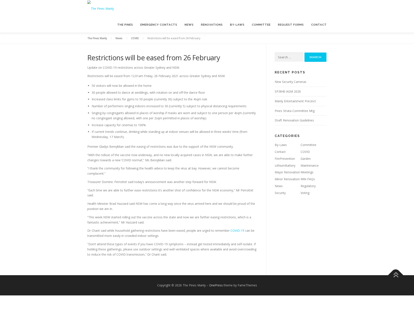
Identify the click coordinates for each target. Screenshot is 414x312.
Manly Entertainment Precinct (295, 101)
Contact (319, 24)
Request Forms (291, 24)
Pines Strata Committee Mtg (295, 111)
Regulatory (308, 186)
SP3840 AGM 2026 (288, 91)
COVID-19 (237, 230)
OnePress (216, 285)
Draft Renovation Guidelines (294, 120)
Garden (306, 159)
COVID (305, 152)
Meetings (307, 172)
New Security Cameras (290, 82)
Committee (261, 24)
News (189, 24)
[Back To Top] (395, 275)
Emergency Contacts (158, 24)
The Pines (125, 24)
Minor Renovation (287, 179)
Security (280, 193)
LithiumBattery (285, 165)
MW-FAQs (308, 179)
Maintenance (310, 165)
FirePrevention (285, 159)
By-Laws (237, 24)
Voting (305, 193)
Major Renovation (287, 172)
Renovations (212, 24)
